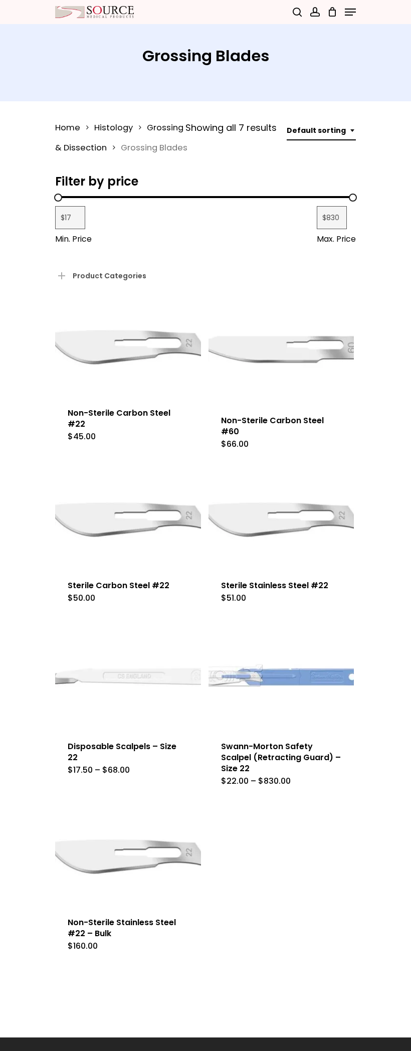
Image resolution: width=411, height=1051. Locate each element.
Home (67, 127)
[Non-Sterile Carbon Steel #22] (128, 347)
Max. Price (336, 239)
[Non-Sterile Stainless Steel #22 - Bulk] (128, 856)
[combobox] (321, 130)
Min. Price (73, 239)
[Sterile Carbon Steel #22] (128, 519)
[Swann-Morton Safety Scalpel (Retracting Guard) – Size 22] (281, 677)
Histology (113, 127)
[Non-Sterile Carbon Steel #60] (281, 350)
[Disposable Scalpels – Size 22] (128, 677)
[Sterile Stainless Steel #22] (281, 519)
